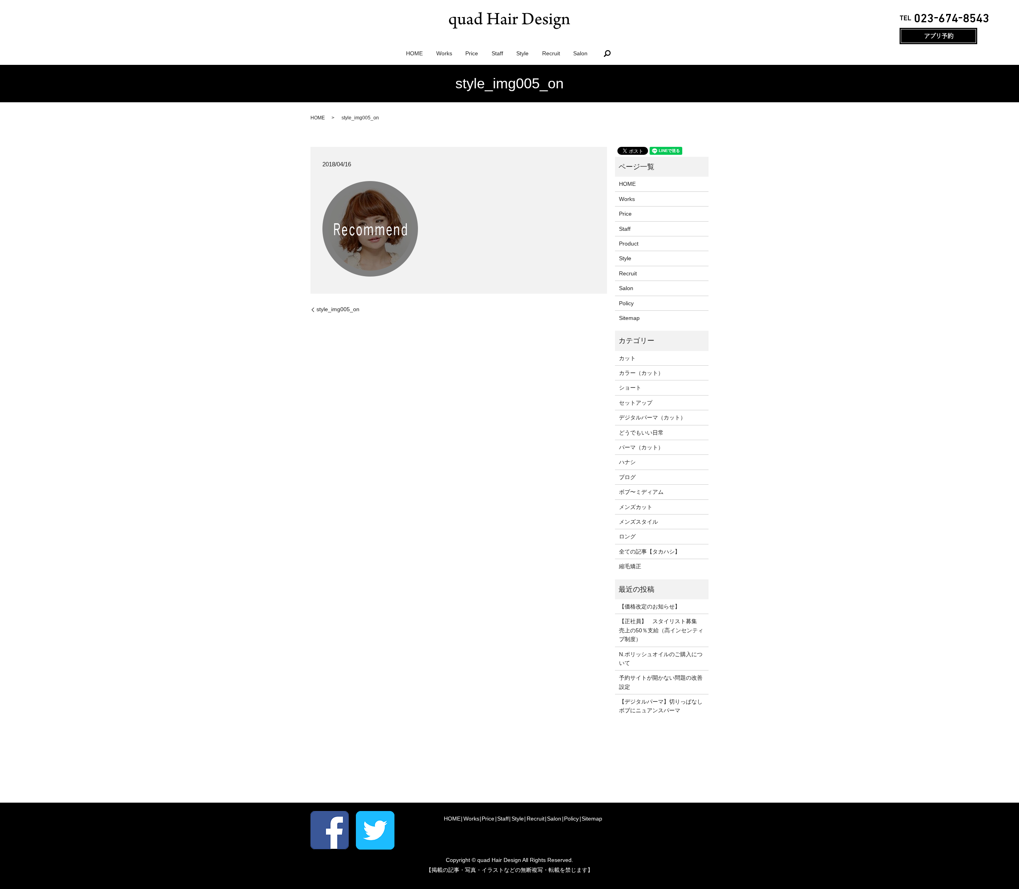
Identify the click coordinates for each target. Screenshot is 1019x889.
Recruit (551, 53)
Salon (580, 53)
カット (627, 358)
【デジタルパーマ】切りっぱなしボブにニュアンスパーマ (661, 706)
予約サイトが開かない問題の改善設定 (661, 682)
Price (471, 53)
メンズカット (635, 507)
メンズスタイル (638, 522)
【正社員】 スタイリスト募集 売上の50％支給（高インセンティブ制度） (661, 630)
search (607, 53)
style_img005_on (337, 309)
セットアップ (635, 403)
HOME (414, 53)
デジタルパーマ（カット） (652, 417)
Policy (626, 303)
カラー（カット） (641, 373)
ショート (630, 387)
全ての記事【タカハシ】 (649, 551)
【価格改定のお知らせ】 (649, 606)
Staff (497, 53)
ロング (627, 536)
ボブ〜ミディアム (641, 492)
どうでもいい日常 (641, 432)
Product (628, 243)
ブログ (627, 477)
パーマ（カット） (641, 447)
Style (522, 53)
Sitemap (629, 318)
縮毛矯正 (630, 566)
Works (444, 53)
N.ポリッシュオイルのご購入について (661, 658)
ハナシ (627, 462)
